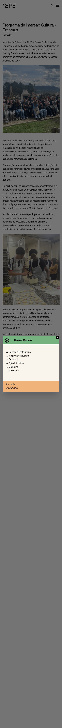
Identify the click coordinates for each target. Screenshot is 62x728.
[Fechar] (57, 337)
